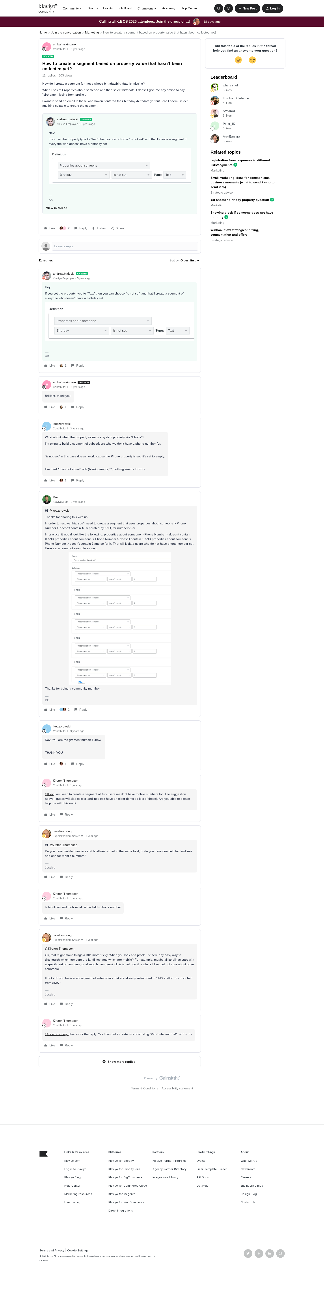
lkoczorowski (62, 423)
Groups (93, 8)
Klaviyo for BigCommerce (125, 1177)
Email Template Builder (212, 1169)
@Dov (49, 794)
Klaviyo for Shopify (121, 1160)
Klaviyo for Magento (121, 1194)
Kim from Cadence (236, 98)
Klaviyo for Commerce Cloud (127, 1185)
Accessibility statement (177, 1088)
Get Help (203, 1185)
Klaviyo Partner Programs (169, 1160)
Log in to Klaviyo (75, 1169)
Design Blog (249, 1194)
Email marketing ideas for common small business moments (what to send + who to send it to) (242, 182)
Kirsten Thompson (65, 780)
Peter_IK (229, 123)
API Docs (203, 1177)
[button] (247, 8)
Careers (246, 1177)
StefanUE (229, 111)
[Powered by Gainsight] (162, 1079)
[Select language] (228, 8)
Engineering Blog (252, 1185)
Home (43, 32)
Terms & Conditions (144, 1088)
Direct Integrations (120, 1210)
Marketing (92, 32)
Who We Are (249, 1160)
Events (108, 8)
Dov (55, 497)
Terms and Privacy (51, 1250)
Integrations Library (165, 1177)
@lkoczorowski (59, 510)
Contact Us (248, 1202)
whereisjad (230, 85)
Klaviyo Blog (72, 1177)
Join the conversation (66, 32)
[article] (119, 320)
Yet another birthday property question (239, 199)
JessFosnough (63, 831)
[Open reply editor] (120, 246)
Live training (72, 1202)
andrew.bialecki (67, 119)
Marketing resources (78, 1194)
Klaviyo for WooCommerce (126, 1202)
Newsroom (248, 1169)
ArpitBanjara (231, 136)
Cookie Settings (77, 1250)
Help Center (189, 8)
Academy (168, 8)
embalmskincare (64, 44)
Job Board (125, 8)
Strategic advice (221, 192)
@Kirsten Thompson (63, 844)
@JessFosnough (57, 1034)
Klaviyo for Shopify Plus (124, 1169)
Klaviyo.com (72, 1160)
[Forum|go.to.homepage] (48, 8)
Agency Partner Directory (169, 1169)
